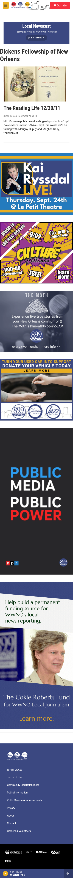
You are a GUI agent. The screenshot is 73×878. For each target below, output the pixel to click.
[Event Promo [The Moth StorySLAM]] (36, 321)
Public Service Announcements (24, 800)
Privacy (11, 808)
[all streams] (68, 873)
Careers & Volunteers (19, 831)
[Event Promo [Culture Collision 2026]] (36, 252)
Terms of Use (14, 777)
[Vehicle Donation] (36, 390)
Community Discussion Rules (23, 785)
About (10, 815)
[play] (5, 873)
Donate (62, 5)
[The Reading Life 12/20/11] (35, 84)
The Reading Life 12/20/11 (32, 108)
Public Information (17, 792)
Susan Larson (10, 116)
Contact (11, 823)
